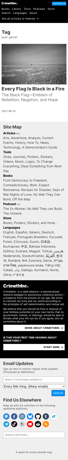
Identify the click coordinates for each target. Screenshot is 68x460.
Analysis (34, 138)
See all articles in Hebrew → (20, 18)
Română (14, 260)
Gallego (27, 270)
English (8, 232)
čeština (8, 251)
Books (6, 8)
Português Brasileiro (32, 237)
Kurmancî (41, 270)
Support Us (59, 3)
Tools (27, 8)
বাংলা (24, 260)
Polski (7, 242)
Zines (7, 157)
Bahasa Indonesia (42, 246)
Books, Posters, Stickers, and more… (30, 223)
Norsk (54, 270)
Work (33, 185)
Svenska (35, 260)
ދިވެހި (16, 270)
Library (16, 8)
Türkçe (47, 251)
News (44, 143)
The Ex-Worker (14, 209)
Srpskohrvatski (33, 256)
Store (51, 8)
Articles (9, 133)
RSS (18, 133)
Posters (33, 157)
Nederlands (11, 256)
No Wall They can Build (44, 209)
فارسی (58, 251)
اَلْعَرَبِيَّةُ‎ (50, 256)
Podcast (9, 204)
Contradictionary (15, 185)
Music (19, 161)
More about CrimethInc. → (44, 327)
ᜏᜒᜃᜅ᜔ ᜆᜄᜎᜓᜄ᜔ (13, 275)
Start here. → (53, 347)
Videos (8, 161)
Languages (20, 12)
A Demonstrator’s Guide (39, 147)
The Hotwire (12, 213)
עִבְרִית (58, 260)
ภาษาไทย (9, 265)
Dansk (47, 260)
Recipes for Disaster (36, 190)
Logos (30, 161)
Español (21, 232)
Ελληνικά (21, 242)
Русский (55, 237)
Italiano (34, 232)
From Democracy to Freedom (25, 180)
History (20, 143)
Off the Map (21, 199)
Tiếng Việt (52, 265)
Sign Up (58, 393)
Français (9, 237)
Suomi (34, 242)
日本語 (45, 242)
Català (8, 270)
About (33, 12)
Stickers (46, 157)
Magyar (34, 251)
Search (6, 12)
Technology (11, 147)
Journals (19, 157)
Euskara (21, 251)
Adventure (18, 138)
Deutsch (48, 232)
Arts (6, 138)
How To (33, 143)
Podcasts (39, 8)
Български (11, 246)
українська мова (30, 265)
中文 (24, 246)
